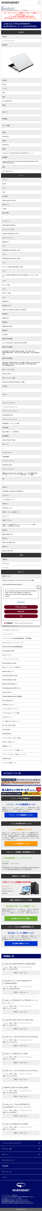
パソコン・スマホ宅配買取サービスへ (21, 815)
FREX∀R (4, 893)
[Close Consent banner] (38, 587)
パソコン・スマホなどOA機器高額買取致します (21, 927)
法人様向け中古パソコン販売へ (21, 918)
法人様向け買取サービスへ (21, 943)
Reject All (21, 611)
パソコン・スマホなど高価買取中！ (21, 798)
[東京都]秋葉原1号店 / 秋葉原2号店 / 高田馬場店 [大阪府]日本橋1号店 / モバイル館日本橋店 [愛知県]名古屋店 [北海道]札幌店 (20, 868)
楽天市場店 (5, 863)
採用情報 (5, 1166)
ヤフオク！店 (14, 863)
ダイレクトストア (7, 888)
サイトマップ (7, 1171)
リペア (4, 1177)
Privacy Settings (21, 607)
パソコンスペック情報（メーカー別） (8, 7)
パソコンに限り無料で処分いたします (21, 823)
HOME (2, 6)
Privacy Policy (21, 602)
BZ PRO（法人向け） (8, 891)
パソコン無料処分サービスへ (21, 843)
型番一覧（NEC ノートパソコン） (7, 9)
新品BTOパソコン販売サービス (21, 876)
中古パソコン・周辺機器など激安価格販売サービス (21, 852)
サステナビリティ (8, 1160)
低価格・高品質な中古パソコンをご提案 (21, 900)
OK (21, 616)
